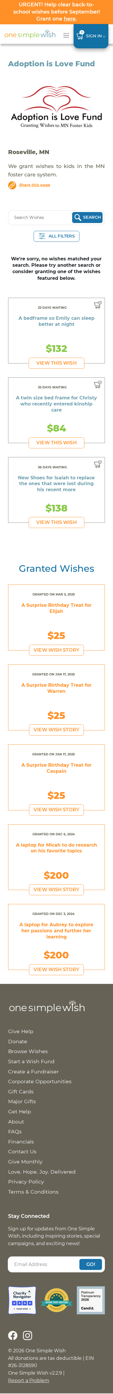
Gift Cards (21, 1091)
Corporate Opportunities (40, 1081)
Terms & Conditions (33, 1192)
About (16, 1122)
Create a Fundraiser (33, 1071)
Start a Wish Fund (31, 1061)
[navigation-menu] (65, 35)
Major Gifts (22, 1101)
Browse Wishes (28, 1051)
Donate (17, 1041)
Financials (21, 1142)
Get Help (19, 1111)
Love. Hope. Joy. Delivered (42, 1172)
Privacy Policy (26, 1182)
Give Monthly (25, 1162)
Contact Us (22, 1151)
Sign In (94, 36)
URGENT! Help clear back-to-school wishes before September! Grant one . (56, 11)
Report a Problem (28, 1380)
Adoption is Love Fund (51, 63)
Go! (90, 1264)
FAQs (15, 1131)
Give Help (20, 1031)
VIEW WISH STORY (56, 650)
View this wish (56, 363)
